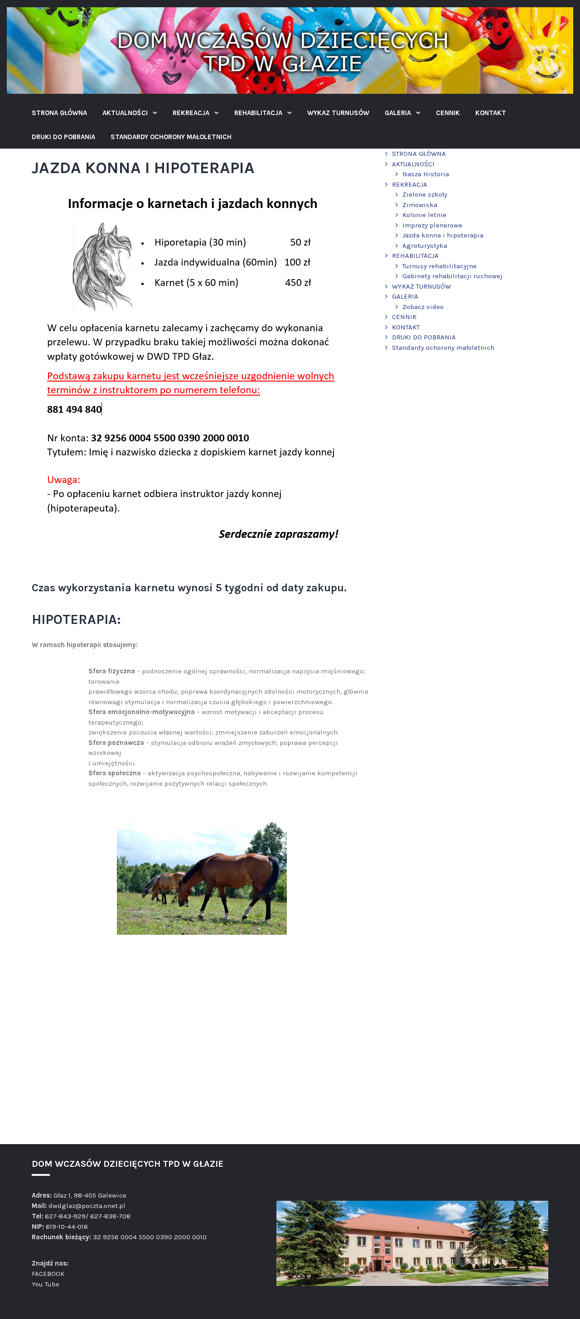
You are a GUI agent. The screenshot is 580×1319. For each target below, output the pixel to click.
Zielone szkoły (424, 194)
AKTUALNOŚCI (126, 113)
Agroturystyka (424, 246)
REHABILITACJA (259, 113)
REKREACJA (192, 113)
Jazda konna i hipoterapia (442, 235)
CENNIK (448, 113)
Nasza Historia (425, 174)
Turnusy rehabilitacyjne (439, 266)
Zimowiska (419, 205)
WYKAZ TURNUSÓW (338, 113)
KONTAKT (490, 113)
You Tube (45, 1284)
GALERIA (399, 113)
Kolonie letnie (424, 215)
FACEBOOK (48, 1274)
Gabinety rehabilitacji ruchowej (452, 276)
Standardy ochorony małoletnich (171, 137)
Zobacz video (423, 307)
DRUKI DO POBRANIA (63, 137)
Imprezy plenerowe (432, 225)
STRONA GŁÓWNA (59, 113)
